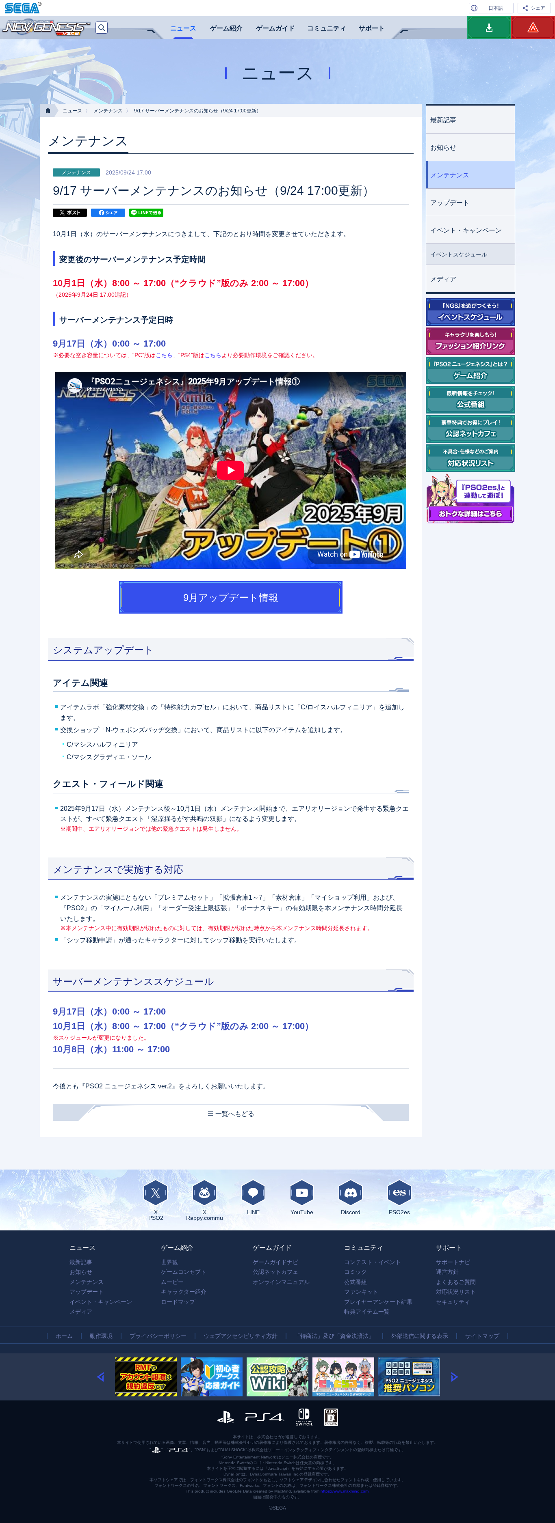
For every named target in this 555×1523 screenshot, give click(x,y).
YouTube (302, 1212)
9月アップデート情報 (230, 597)
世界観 (169, 1262)
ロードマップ (178, 1302)
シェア (538, 8)
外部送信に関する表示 (419, 1336)
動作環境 (101, 1336)
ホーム (64, 1336)
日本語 (495, 8)
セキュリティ (453, 1302)
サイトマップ (482, 1336)
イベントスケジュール (458, 254)
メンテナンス (108, 111)
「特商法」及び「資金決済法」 (334, 1336)
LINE (253, 1212)
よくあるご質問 (456, 1282)
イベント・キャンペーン (466, 230)
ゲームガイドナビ (275, 1262)
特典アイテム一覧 (367, 1311)
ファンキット (361, 1291)
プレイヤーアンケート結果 (378, 1302)
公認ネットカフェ (275, 1272)
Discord (350, 1212)
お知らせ (443, 147)
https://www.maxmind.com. (345, 1491)
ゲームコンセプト (183, 1272)
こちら (164, 355)
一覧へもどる (234, 1113)
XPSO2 (155, 1215)
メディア (443, 279)
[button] (106, 1376)
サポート (372, 28)
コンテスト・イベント (372, 1262)
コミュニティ (326, 28)
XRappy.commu (204, 1215)
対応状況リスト (456, 1291)
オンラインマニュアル (281, 1282)
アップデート (449, 202)
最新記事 (443, 119)
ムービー (172, 1282)
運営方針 (447, 1272)
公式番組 (355, 1282)
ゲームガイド (275, 28)
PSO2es (399, 1212)
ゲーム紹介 (226, 28)
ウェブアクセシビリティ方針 (241, 1336)
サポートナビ (453, 1262)
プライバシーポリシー (158, 1336)
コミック (355, 1272)
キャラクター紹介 (183, 1291)
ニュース (183, 28)
